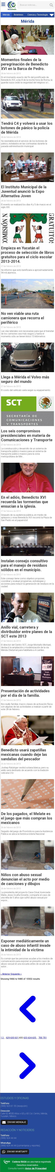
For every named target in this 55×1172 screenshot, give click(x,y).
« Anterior (6, 974)
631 (17, 1037)
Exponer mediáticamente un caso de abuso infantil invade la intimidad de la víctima (25, 945)
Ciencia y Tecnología (38, 14)
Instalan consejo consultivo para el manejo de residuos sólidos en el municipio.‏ (24, 565)
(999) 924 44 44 (8, 1138)
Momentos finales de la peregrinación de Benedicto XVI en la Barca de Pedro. (24, 64)
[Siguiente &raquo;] (27, 1091)
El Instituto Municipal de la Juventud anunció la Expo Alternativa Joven (23, 191)
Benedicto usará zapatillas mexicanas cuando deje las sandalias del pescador (24, 754)
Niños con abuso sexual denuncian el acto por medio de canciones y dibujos (25, 879)
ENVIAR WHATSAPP (17, 1151)
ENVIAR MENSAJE (16, 1122)
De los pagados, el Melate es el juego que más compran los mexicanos (26, 818)
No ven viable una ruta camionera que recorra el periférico (22, 318)
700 (40, 1037)
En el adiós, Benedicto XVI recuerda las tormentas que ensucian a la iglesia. (24, 502)
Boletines (18, 14)
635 (34, 1037)
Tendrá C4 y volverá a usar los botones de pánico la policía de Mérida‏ (26, 128)
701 (45, 1037)
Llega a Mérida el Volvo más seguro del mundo (25, 379)
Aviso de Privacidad (35, 1168)
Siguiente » (16, 974)
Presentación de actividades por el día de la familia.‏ (25, 693)
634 (30, 1037)
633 (26, 1037)
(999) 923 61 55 (8, 1106)
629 (8, 1037)
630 (12, 1037)
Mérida (6, 14)
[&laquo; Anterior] (27, 1035)
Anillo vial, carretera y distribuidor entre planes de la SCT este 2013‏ (26, 631)
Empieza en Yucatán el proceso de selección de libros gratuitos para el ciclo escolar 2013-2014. (27, 255)
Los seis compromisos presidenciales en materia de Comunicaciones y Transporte (26, 435)
